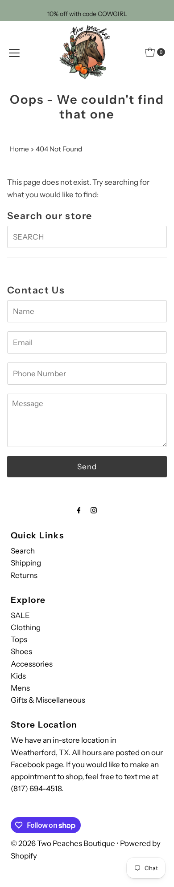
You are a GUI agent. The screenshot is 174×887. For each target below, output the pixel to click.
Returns (24, 575)
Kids (18, 675)
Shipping (26, 562)
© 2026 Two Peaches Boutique (63, 843)
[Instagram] (94, 510)
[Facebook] (79, 510)
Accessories (32, 663)
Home (19, 149)
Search (23, 550)
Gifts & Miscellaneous (48, 700)
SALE (20, 615)
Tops (19, 639)
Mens (20, 688)
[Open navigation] (14, 52)
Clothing (26, 627)
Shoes (21, 651)
